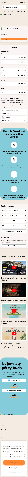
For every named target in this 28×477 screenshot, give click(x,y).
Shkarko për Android (15, 390)
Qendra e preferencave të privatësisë (14, 462)
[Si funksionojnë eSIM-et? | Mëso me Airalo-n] (14, 268)
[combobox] (14, 7)
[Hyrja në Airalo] (5, 2)
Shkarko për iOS (15, 380)
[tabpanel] (14, 71)
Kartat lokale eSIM (14, 12)
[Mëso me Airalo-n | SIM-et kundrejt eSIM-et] (14, 311)
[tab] (14, 47)
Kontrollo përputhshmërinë (15, 39)
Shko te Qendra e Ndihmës (14, 231)
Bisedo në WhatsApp (14, 245)
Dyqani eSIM (4, 12)
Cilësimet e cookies (14, 472)
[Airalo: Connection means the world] (14, 290)
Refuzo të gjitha (14, 468)
